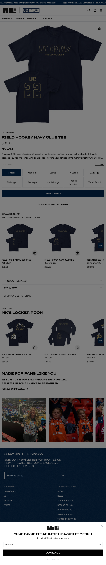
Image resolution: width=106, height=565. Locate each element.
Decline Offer (53, 559)
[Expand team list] (100, 544)
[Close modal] (102, 526)
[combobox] (51, 544)
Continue (53, 552)
